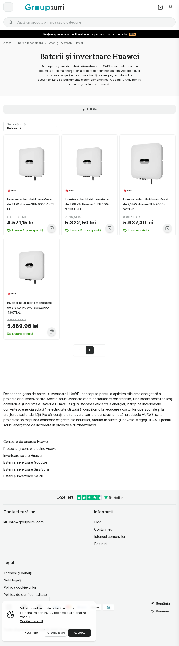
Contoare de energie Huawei (25, 441)
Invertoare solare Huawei (22, 455)
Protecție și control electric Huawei (30, 448)
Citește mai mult (31, 621)
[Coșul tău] (160, 7)
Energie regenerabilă (30, 43)
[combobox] (89, 22)
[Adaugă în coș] (51, 228)
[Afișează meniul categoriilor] (8, 7)
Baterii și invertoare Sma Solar (26, 469)
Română (162, 611)
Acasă (7, 43)
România (163, 603)
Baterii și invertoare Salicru (23, 476)
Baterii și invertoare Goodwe (25, 462)
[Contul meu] (170, 7)
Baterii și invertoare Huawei (65, 43)
